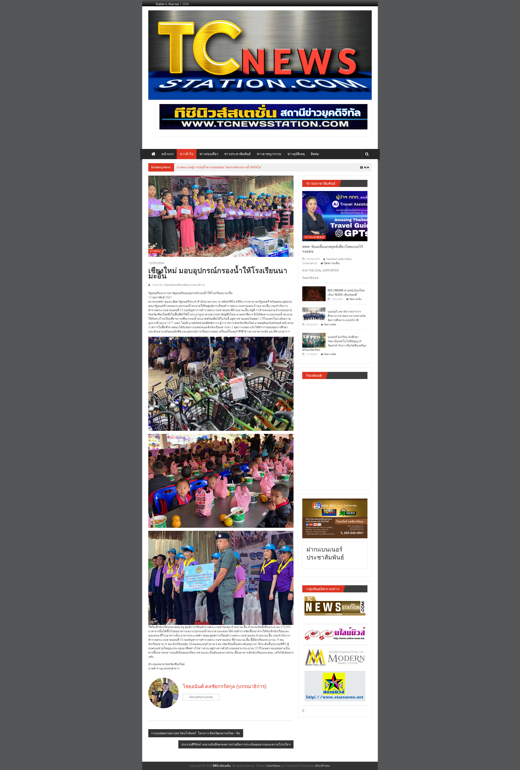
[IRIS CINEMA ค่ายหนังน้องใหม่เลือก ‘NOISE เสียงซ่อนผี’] (314, 293)
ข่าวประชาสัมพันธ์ (237, 154)
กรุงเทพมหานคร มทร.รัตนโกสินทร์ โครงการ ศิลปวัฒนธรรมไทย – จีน (196, 733)
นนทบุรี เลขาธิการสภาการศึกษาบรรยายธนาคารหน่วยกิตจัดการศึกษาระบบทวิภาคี (347, 316)
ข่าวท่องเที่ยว (208, 154)
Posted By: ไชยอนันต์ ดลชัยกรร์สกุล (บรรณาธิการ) (178, 284)
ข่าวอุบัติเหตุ (296, 154)
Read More (309, 277)
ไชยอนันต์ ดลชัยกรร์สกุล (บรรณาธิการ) (224, 686)
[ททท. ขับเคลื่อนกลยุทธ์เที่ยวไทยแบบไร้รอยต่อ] (334, 215)
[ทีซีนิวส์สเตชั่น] (153, 154)
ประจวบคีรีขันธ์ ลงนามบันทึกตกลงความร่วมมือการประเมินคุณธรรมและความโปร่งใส (234, 744)
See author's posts (201, 697)
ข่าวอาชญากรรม (269, 154)
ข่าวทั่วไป (186, 154)
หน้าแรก (167, 154)
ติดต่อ (315, 154)
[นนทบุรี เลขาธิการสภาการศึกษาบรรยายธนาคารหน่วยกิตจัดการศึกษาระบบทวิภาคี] (314, 314)
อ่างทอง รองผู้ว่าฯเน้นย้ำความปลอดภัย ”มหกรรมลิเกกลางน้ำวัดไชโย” (219, 167)
